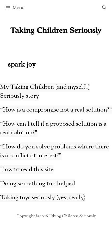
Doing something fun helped (37, 183)
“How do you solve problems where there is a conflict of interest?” (54, 151)
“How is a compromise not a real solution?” (56, 110)
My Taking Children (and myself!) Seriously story (45, 92)
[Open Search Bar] (104, 8)
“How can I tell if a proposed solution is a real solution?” (53, 128)
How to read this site (26, 169)
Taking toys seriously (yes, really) (42, 197)
